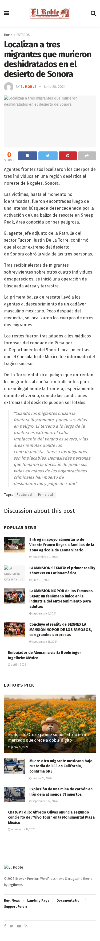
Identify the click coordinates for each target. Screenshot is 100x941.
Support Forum (15, 907)
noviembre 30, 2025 (45, 557)
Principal (45, 495)
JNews (19, 879)
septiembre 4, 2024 (44, 613)
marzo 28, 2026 (41, 778)
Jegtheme (15, 885)
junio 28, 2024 (55, 87)
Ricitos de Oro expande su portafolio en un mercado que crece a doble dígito (48, 737)
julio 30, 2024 (41, 580)
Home (8, 35)
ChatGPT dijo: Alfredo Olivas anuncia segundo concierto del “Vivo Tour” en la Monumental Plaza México (51, 817)
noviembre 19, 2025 (22, 829)
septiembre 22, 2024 (45, 801)
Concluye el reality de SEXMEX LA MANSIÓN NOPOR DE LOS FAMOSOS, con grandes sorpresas (60, 629)
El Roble (28, 87)
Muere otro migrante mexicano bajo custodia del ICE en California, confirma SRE (61, 766)
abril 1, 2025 (18, 664)
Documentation (69, 900)
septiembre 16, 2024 (44, 641)
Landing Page (38, 900)
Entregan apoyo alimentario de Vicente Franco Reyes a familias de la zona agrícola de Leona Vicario (61, 544)
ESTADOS (23, 35)
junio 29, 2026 (19, 747)
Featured (24, 495)
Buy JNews (12, 900)
